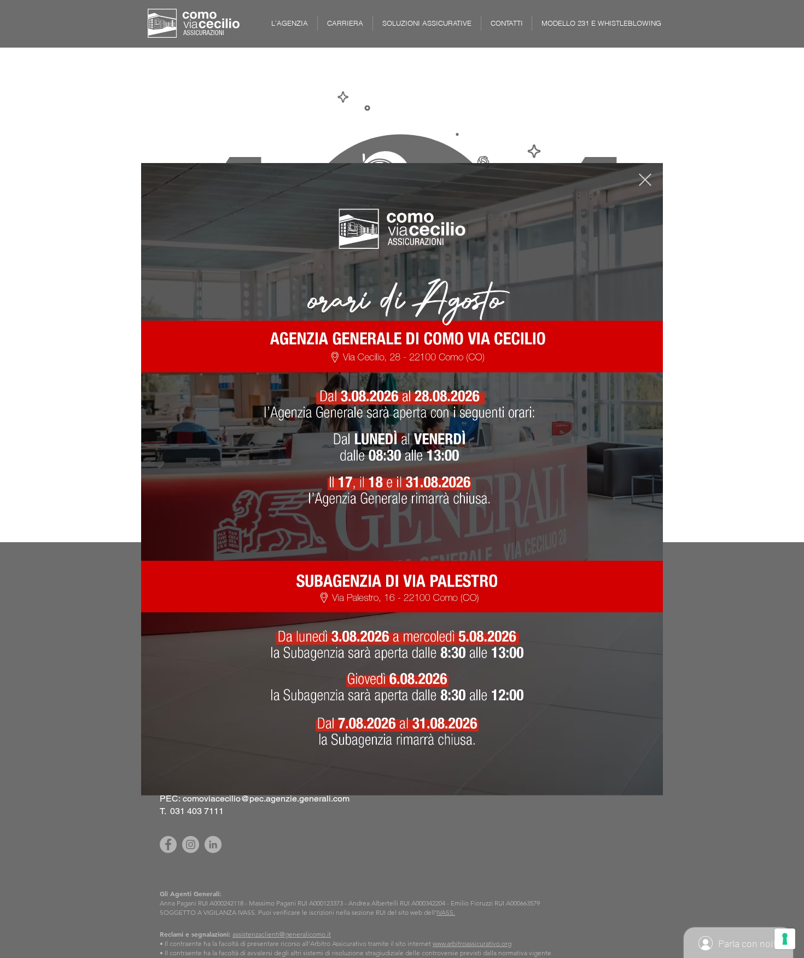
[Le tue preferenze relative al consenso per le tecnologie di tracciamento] (784, 938)
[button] (645, 179)
